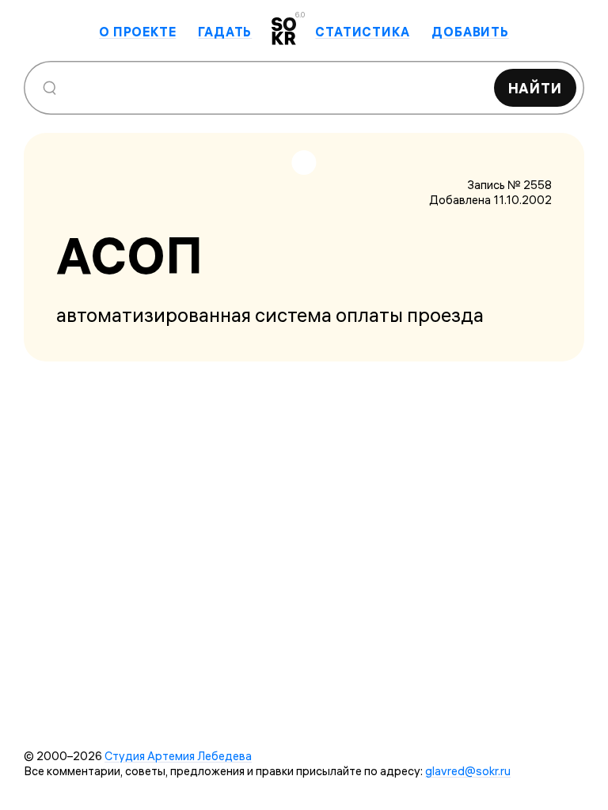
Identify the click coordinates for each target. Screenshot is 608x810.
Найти (535, 88)
